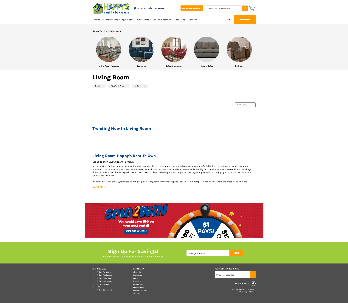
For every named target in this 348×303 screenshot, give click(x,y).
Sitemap (136, 293)
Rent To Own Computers (102, 290)
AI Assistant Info (140, 290)
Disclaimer (137, 281)
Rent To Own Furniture (101, 272)
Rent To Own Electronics (102, 278)
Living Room (115, 31)
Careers (193, 19)
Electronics (143, 19)
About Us (137, 272)
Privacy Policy (138, 284)
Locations (180, 19)
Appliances (127, 19)
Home (95, 31)
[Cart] (252, 8)
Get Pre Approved (162, 19)
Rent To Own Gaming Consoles (100, 285)
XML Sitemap (242, 292)
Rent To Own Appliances (102, 275)
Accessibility (138, 287)
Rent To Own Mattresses (102, 281)
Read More (99, 187)
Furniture (97, 19)
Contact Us (137, 275)
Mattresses (112, 19)
